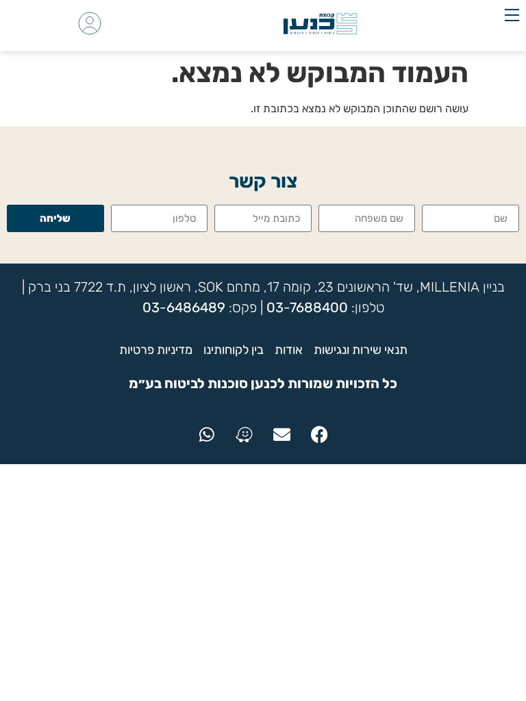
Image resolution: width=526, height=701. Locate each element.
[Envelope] (282, 435)
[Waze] (244, 435)
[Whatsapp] (207, 435)
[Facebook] (320, 435)
